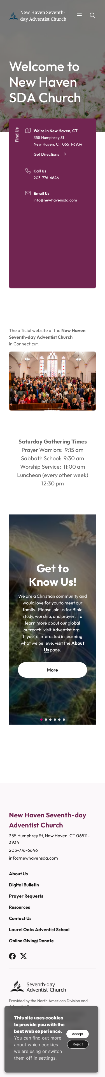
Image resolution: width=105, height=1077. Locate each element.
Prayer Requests (26, 896)
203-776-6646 (46, 177)
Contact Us (20, 918)
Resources (19, 907)
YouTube (52, 670)
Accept (77, 1034)
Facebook (52, 654)
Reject (78, 1044)
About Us (18, 873)
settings (47, 1058)
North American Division (58, 1000)
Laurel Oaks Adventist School (39, 929)
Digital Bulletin (24, 885)
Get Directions (46, 154)
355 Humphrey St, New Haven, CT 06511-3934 (49, 839)
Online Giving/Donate (31, 940)
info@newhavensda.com (55, 200)
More (52, 690)
